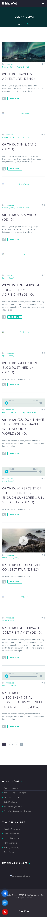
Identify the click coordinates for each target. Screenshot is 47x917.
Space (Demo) (8, 278)
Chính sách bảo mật (12, 834)
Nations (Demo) (8, 67)
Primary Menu (43, 3)
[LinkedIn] (22, 911)
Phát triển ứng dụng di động (15, 793)
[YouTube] (28, 911)
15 (16, 744)
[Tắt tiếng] (40, 403)
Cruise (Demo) (8, 481)
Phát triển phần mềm (12, 797)
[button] (23, 540)
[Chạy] (7, 403)
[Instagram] (25, 911)
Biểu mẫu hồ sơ (10, 852)
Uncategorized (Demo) (27, 412)
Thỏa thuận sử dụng (12, 829)
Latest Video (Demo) (10, 558)
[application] (23, 402)
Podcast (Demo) (9, 412)
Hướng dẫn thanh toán (13, 838)
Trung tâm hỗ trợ (11, 847)
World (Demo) (23, 67)
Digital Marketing (10, 802)
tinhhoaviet (9, 64)
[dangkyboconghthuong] (20, 876)
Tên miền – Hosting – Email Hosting (17, 811)
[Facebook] (19, 911)
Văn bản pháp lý (10, 843)
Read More (14, 99)
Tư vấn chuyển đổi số (13, 806)
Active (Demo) (8, 620)
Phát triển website (11, 788)
